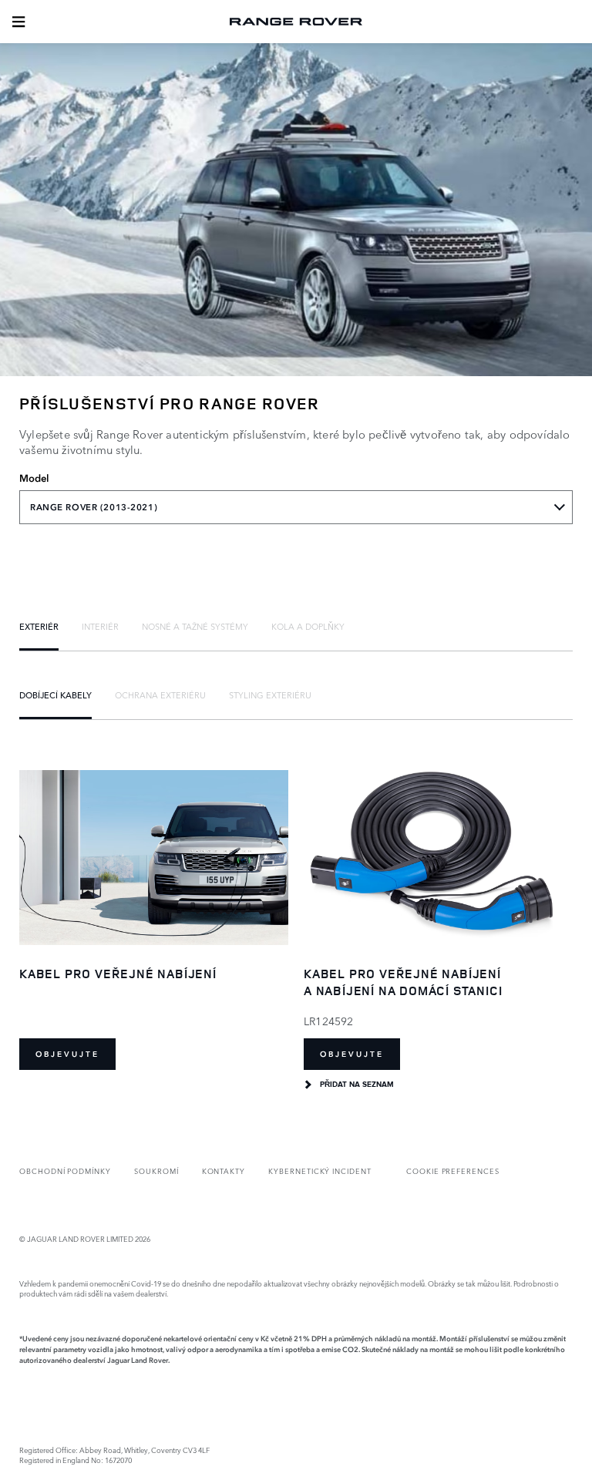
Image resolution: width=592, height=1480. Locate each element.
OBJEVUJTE (67, 1054)
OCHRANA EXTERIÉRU (160, 694)
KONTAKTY (224, 1171)
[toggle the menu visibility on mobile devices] (18, 21)
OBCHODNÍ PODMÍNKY (65, 1171)
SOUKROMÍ (156, 1171)
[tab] (39, 626)
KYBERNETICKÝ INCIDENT (320, 1171)
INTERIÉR (100, 626)
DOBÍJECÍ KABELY (55, 694)
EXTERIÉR (39, 626)
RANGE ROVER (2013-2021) (93, 507)
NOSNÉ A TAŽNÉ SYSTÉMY (195, 626)
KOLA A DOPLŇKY (308, 626)
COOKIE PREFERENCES (453, 1171)
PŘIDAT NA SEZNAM (357, 1084)
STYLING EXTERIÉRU (270, 694)
